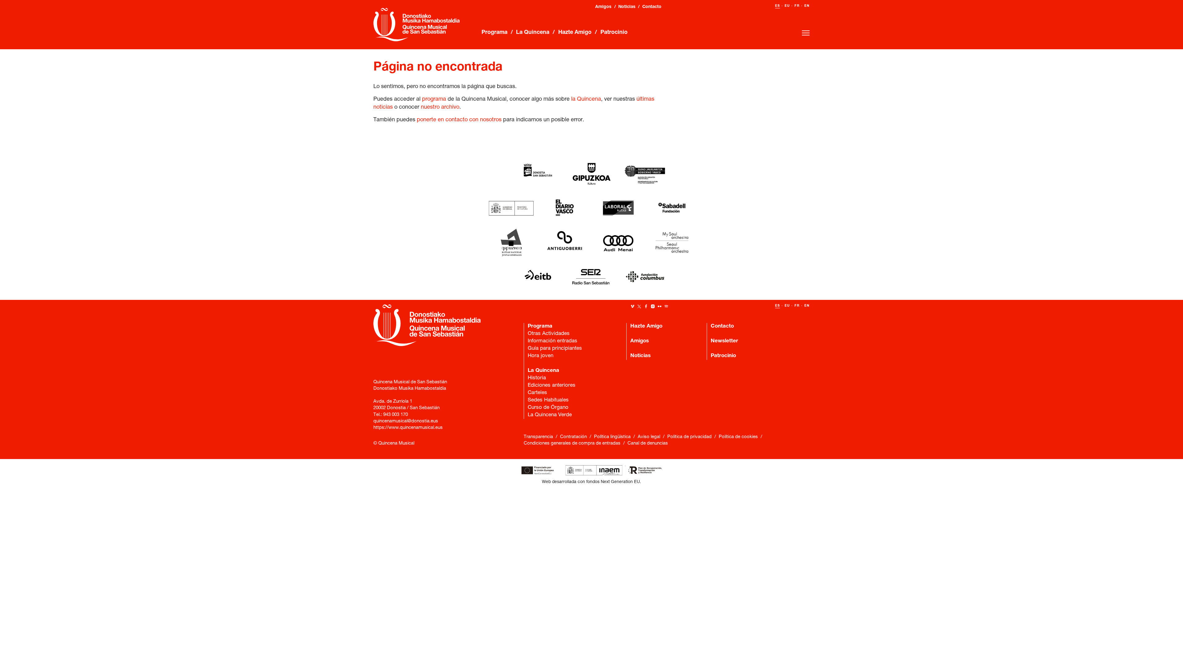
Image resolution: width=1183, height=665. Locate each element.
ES (777, 6)
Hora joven (540, 356)
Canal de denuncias (648, 443)
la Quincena (586, 99)
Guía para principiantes (555, 348)
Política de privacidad (689, 437)
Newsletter (724, 341)
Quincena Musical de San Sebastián (416, 25)
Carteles (537, 393)
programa (434, 99)
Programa (494, 32)
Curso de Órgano (506, 139)
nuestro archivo (440, 107)
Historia (537, 378)
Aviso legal (649, 437)
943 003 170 (395, 415)
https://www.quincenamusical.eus (408, 427)
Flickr (659, 306)
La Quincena (532, 32)
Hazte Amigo (575, 32)
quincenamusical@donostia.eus (405, 421)
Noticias (627, 7)
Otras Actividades (549, 334)
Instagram (653, 306)
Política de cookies (738, 437)
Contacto (651, 7)
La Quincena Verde (509, 146)
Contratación (573, 437)
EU (787, 6)
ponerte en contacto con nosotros (459, 120)
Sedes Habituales (548, 400)
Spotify (666, 306)
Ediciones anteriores (551, 385)
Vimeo (632, 306)
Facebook (646, 306)
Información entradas (552, 341)
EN (807, 6)
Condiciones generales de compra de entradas (572, 443)
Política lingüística (612, 437)
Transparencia (538, 437)
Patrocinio (614, 32)
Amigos (603, 7)
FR (797, 6)
